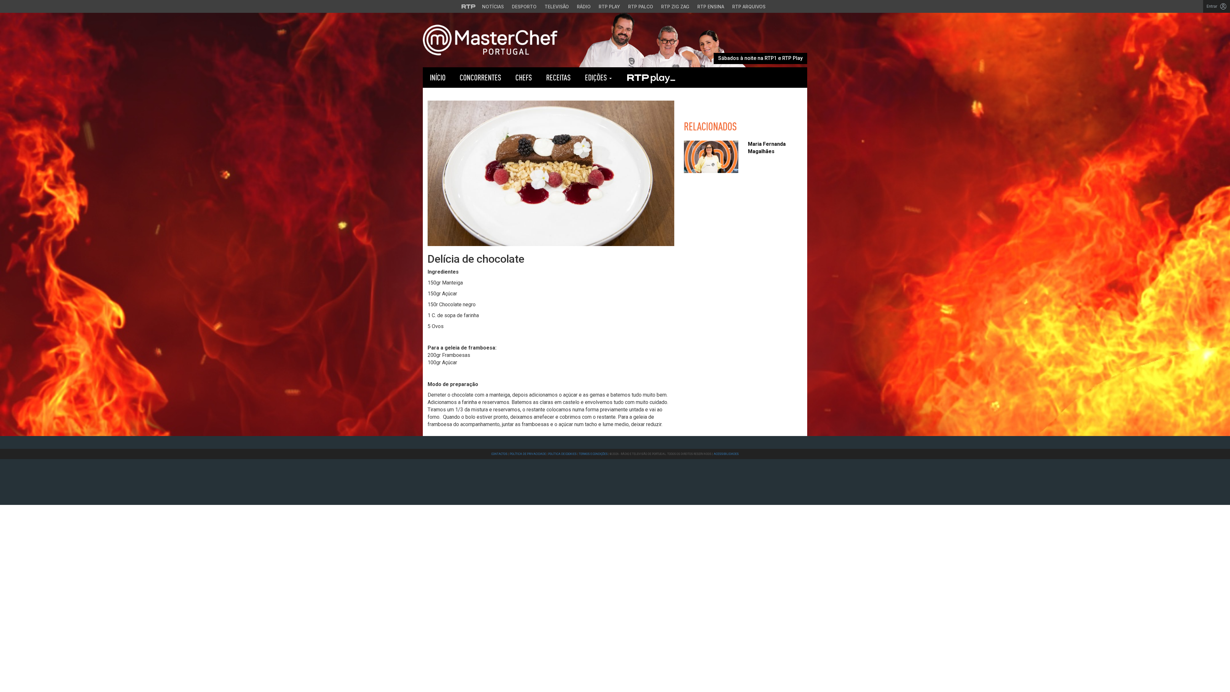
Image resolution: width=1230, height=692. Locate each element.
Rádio (584, 6)
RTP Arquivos (749, 6)
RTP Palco (640, 6)
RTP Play (609, 6)
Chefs (523, 77)
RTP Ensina (710, 6)
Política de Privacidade (528, 454)
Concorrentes (480, 77)
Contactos (499, 454)
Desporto (524, 6)
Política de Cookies (562, 454)
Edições (597, 77)
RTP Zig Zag (675, 6)
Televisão (557, 6)
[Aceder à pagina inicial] (490, 40)
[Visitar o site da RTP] (469, 6)
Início (438, 77)
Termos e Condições (593, 454)
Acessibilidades (726, 454)
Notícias (493, 6)
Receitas (558, 77)
